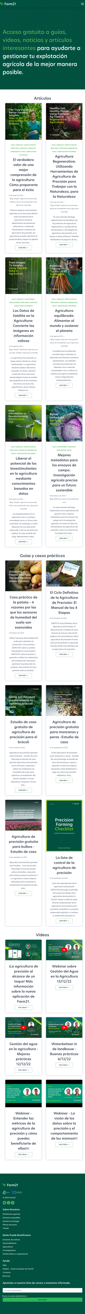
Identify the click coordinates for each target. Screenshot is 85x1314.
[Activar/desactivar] (82, 4)
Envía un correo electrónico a (14, 1296)
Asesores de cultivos (11, 1239)
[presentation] (23, 121)
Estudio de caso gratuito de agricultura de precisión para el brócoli (23, 732)
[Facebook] (4, 1202)
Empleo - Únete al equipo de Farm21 (18, 1269)
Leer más (25, 248)
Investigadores (9, 1250)
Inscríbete (42, 1299)
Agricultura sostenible (23, 205)
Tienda (6, 1228)
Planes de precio (10, 1224)
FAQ (4, 1265)
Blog (13, 145)
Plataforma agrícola (11, 1214)
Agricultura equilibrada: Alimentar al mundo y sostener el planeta (64, 320)
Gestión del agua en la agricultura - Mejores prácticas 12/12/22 (23, 1054)
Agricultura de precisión (28, 199)
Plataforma (29, 299)
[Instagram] (12, 1202)
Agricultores (8, 1247)
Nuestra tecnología (11, 1221)
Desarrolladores (9, 1243)
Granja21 (19, 145)
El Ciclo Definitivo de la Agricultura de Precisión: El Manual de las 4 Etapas (64, 602)
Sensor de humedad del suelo (26, 202)
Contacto (7, 1272)
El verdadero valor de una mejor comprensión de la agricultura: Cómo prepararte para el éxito (23, 174)
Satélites (23, 148)
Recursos (6, 1276)
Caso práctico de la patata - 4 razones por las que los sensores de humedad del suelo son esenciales (23, 612)
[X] (8, 1202)
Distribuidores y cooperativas (15, 1254)
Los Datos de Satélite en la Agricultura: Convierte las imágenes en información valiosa (23, 325)
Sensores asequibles (11, 1217)
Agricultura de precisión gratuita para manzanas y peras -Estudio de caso (64, 732)
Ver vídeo (25, 1008)
